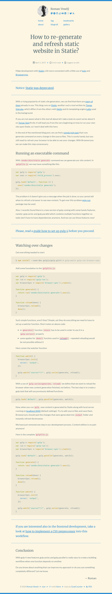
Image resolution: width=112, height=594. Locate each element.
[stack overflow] (60, 13)
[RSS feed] (73, 13)
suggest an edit (72, 62)
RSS (90, 586)
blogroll (54, 24)
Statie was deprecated (39, 88)
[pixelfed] (54, 13)
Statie (41, 70)
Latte (88, 109)
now (44, 586)
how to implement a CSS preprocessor (50, 531)
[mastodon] (52, 13)
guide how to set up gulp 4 (50, 231)
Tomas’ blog (24, 122)
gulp (84, 70)
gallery (66, 24)
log (52, 20)
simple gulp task (71, 132)
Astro (58, 586)
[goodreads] (68, 13)
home (40, 20)
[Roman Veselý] (42, 11)
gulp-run (86, 200)
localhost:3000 (33, 411)
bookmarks (68, 20)
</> (50, 586)
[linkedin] (65, 13)
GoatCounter (77, 586)
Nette (59, 109)
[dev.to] (62, 13)
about (41, 24)
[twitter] (71, 13)
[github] (57, 13)
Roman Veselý (33, 586)
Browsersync (22, 74)
